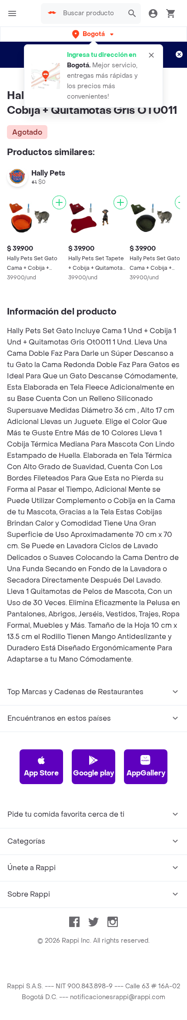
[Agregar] (59, 202)
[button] (93, 34)
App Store (41, 773)
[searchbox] (91, 13)
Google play (93, 773)
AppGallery (146, 773)
